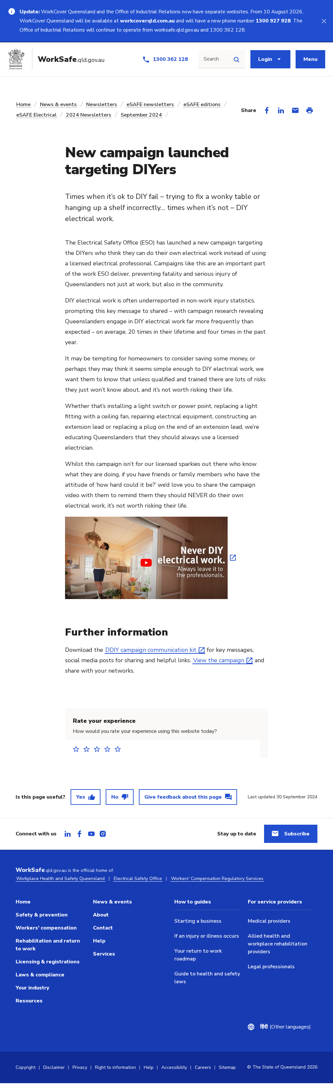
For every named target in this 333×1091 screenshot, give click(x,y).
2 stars (88, 749)
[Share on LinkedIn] (280, 110)
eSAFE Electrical (36, 115)
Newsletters (101, 104)
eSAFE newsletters (150, 104)
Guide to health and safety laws (207, 977)
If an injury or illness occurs (206, 936)
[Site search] (236, 59)
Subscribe (297, 833)
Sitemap (227, 1067)
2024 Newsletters (88, 115)
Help (99, 940)
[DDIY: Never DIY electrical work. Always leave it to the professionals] (150, 556)
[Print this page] (309, 110)
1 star (78, 749)
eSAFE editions (201, 104)
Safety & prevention (42, 914)
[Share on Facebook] (266, 110)
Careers (203, 1067)
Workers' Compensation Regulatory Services (217, 878)
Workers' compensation (46, 927)
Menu (310, 59)
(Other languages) (285, 1026)
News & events (58, 104)
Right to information (115, 1067)
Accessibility (174, 1067)
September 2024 (141, 115)
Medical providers (269, 921)
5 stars (119, 749)
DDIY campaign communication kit (150, 650)
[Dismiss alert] (324, 21)
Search (211, 59)
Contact (103, 927)
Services (104, 954)
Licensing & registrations (48, 961)
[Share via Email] (295, 110)
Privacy (80, 1067)
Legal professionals (271, 966)
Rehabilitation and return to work (48, 944)
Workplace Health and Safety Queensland (60, 878)
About (101, 914)
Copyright (25, 1067)
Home (23, 104)
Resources (29, 1000)
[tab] (67, 833)
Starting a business (197, 921)
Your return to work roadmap (198, 954)
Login (265, 59)
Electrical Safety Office (138, 878)
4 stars (109, 749)
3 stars (99, 749)
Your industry (32, 987)
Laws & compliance (40, 974)
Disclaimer (54, 1067)
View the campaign (218, 660)
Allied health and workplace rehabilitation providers (277, 943)
